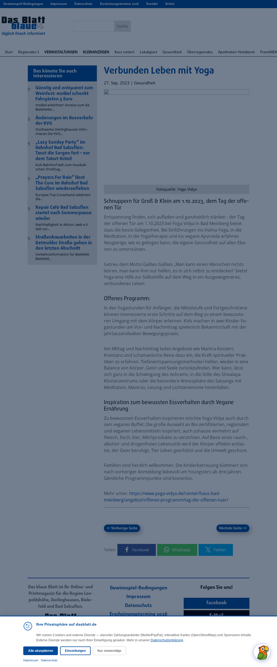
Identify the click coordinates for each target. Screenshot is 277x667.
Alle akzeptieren (40, 651)
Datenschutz (49, 660)
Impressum (30, 660)
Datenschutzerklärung (167, 640)
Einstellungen (75, 651)
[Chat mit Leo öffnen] (262, 652)
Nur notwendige (109, 651)
